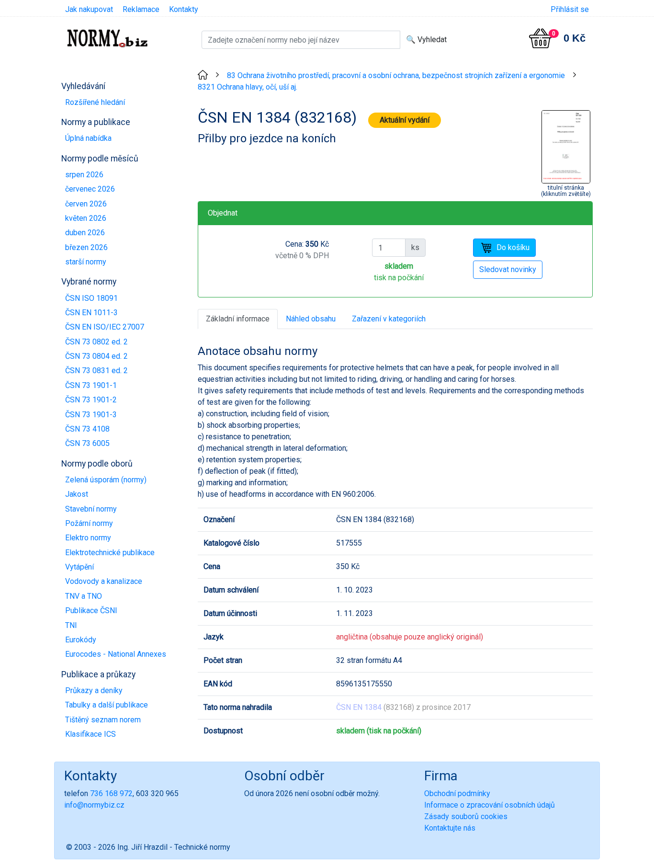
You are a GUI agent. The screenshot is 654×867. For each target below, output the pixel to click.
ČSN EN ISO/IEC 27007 (104, 326)
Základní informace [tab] (238, 318)
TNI (71, 625)
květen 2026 (85, 218)
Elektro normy (88, 537)
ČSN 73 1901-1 (91, 385)
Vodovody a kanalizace (103, 581)
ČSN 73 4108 (87, 429)
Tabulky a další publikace (106, 704)
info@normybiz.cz (94, 805)
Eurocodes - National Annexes (115, 654)
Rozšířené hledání (95, 102)
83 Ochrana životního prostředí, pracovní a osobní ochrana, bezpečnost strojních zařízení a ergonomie (396, 75)
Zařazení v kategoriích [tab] (389, 318)
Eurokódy (80, 639)
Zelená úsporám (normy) (106, 479)
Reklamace (141, 9)
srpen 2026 (84, 174)
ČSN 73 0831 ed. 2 (96, 370)
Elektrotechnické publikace (110, 552)
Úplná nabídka (88, 138)
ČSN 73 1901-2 (91, 399)
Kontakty (183, 9)
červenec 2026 (90, 189)
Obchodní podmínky (457, 793)
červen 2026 (86, 203)
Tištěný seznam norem (103, 719)
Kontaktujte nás (449, 828)
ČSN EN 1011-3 (91, 312)
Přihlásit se (570, 9)
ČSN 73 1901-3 (91, 414)
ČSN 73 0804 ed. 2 (96, 356)
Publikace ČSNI (91, 610)
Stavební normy (91, 508)
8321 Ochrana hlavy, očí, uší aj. (247, 86)
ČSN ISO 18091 (91, 298)
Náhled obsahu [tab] (311, 318)
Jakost (76, 494)
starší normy (85, 261)
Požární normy (89, 523)
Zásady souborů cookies (465, 816)
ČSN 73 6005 (87, 443)
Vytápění (79, 566)
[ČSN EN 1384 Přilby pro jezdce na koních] (565, 145)
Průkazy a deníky (94, 690)
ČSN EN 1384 (359, 707)
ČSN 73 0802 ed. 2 (96, 341)
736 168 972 (111, 793)
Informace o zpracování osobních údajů (489, 805)
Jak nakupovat (89, 9)
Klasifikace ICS (90, 734)
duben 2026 (85, 232)
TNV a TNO (83, 596)
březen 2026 (86, 247)
